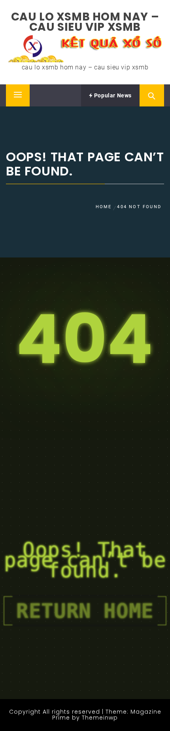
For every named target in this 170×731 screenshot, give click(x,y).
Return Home (85, 611)
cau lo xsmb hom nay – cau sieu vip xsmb (85, 22)
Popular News (112, 95)
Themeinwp (100, 718)
